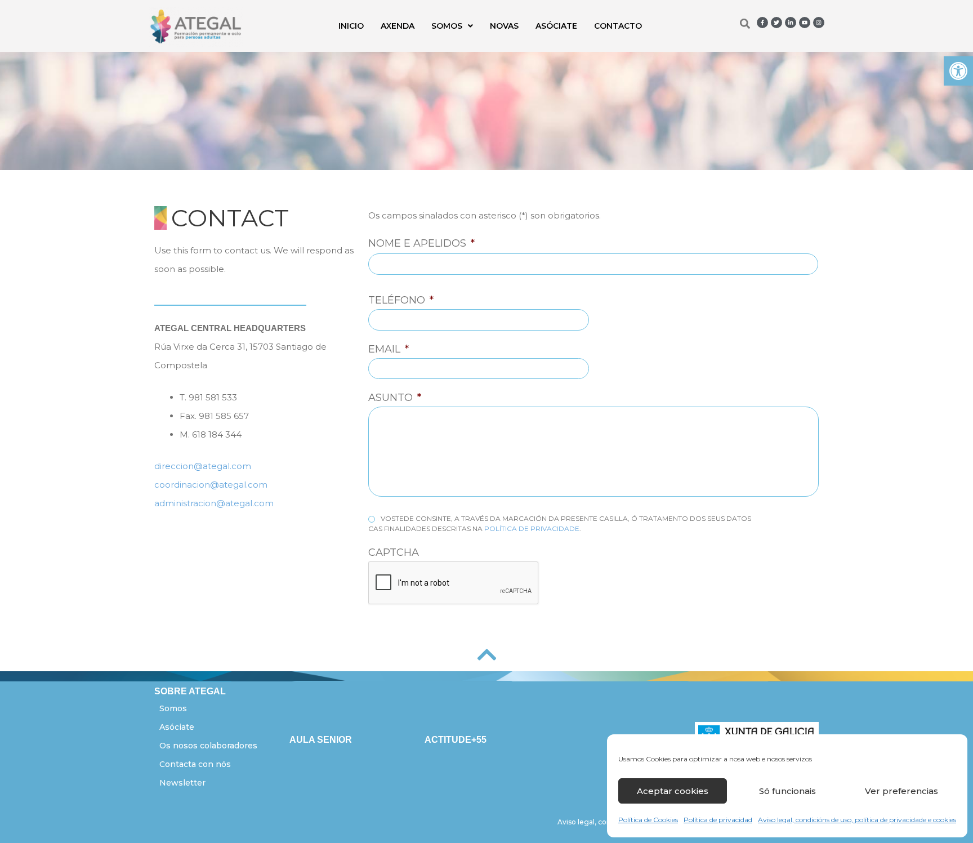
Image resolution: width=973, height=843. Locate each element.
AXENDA (397, 26)
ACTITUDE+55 (455, 739)
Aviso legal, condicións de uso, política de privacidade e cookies (857, 819)
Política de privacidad (718, 819)
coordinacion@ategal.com (210, 484)
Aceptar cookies (672, 791)
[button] (958, 71)
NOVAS (504, 26)
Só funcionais (787, 791)
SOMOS (446, 26)
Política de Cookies (648, 819)
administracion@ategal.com (214, 503)
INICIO (351, 26)
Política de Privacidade (531, 528)
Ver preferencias (901, 791)
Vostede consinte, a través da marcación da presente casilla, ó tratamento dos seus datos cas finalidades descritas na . (559, 523)
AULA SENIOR (320, 739)
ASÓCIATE (556, 26)
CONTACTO (618, 26)
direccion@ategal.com (202, 466)
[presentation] (453, 583)
